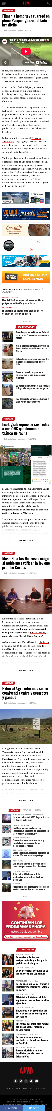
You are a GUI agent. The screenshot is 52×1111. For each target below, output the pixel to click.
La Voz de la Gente (13, 1088)
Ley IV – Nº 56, (38, 632)
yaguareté (8, 292)
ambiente (29, 289)
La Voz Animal (41, 1088)
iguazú (39, 289)
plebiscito (44, 642)
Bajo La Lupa (27, 1088)
